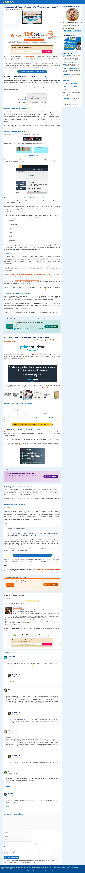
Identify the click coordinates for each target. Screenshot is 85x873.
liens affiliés (17, 44)
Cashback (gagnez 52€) (38, 2)
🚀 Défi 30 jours (65, 2)
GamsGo (18, 478)
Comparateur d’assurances (69, 86)
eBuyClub (16, 324)
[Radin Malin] (9, 2)
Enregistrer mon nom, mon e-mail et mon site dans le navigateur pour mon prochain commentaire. (31, 843)
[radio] (26, 601)
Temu (75, 83)
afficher (14, 26)
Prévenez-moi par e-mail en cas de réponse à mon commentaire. (22, 847)
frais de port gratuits (28, 56)
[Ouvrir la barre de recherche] (81, 2)
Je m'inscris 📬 (47, 51)
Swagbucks (74, 74)
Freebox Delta (22, 432)
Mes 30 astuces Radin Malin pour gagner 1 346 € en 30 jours (33, 424)
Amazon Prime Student (39, 354)
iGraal (20, 581)
